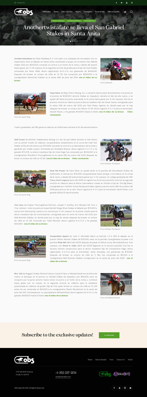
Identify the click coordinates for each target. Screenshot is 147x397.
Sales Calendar (58, 21)
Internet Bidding (74, 21)
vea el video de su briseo (111, 111)
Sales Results (89, 21)
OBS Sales (18, 388)
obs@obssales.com (63, 377)
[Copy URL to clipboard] (76, 41)
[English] (124, 12)
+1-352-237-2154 (65, 373)
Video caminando (80, 158)
